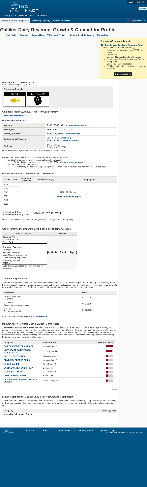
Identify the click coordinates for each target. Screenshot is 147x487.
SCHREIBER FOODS (13, 372)
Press (46, 430)
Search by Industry (41, 20)
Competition (103, 35)
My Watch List (138, 20)
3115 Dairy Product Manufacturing (63, 133)
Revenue (24, 35)
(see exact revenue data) (74, 162)
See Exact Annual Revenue (78, 125)
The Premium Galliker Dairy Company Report (122, 45)
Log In (131, 2)
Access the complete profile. (16, 116)
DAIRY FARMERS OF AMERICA (18, 346)
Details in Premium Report (68, 196)
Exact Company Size (66, 130)
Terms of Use (63, 430)
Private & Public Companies (15, 20)
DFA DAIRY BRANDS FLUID (17, 360)
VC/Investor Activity (56, 35)
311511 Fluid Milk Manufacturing (63, 140)
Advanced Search (61, 20)
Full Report (41, 317)
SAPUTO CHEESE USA (14, 356)
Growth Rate (38, 35)
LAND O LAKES (11, 364)
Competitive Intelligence (82, 35)
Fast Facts (11, 35)
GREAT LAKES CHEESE (15, 375)
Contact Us (29, 430)
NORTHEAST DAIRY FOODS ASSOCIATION (17, 351)
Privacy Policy (86, 430)
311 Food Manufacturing (59, 138)
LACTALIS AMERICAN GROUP (18, 368)
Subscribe (141, 2)
